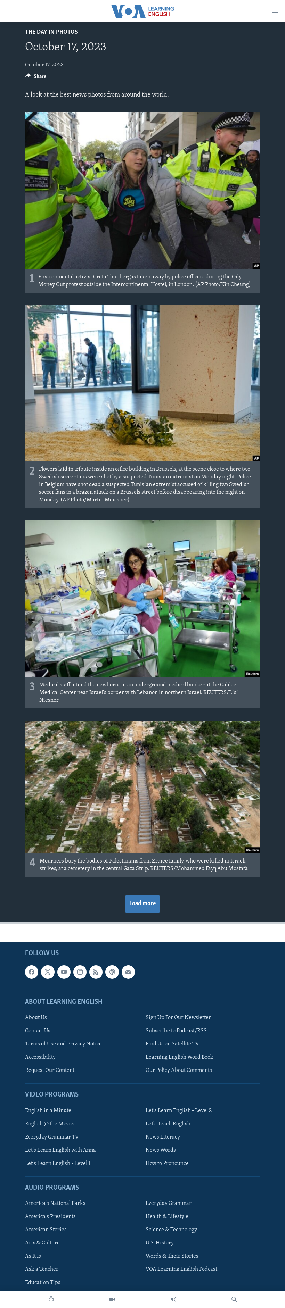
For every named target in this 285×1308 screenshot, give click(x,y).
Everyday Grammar (169, 1203)
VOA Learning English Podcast (181, 1269)
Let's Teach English (168, 1123)
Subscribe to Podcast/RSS (176, 1031)
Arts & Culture (42, 1243)
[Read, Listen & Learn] (51, 1299)
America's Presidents (50, 1216)
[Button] (35, 78)
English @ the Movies (50, 1123)
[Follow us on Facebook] (31, 971)
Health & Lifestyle (167, 1216)
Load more (142, 904)
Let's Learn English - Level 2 (179, 1110)
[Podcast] (112, 971)
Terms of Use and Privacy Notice (63, 1044)
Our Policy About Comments (179, 1070)
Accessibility (40, 1057)
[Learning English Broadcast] (173, 1299)
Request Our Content (49, 1070)
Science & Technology (171, 1230)
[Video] (112, 1299)
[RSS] (96, 971)
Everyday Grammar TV (52, 1137)
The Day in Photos (51, 32)
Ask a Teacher (41, 1269)
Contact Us (37, 1031)
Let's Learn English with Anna (60, 1150)
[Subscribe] (128, 971)
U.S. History (160, 1243)
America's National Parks (55, 1203)
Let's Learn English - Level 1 (57, 1163)
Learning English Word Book (179, 1057)
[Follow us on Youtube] (64, 971)
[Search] (234, 1299)
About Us (36, 1017)
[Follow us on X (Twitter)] (47, 971)
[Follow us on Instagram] (80, 971)
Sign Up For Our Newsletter (178, 1017)
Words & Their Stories (172, 1256)
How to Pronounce (167, 1163)
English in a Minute (48, 1110)
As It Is (33, 1256)
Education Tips (42, 1282)
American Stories (46, 1230)
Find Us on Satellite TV (172, 1044)
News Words (161, 1150)
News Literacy (163, 1137)
